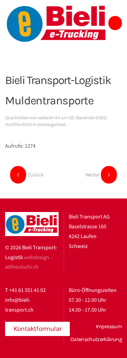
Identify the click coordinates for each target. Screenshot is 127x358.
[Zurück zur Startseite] (56, 23)
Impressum (109, 326)
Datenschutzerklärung (96, 339)
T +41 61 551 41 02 (25, 290)
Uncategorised (51, 124)
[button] (115, 23)
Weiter (92, 174)
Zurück (35, 174)
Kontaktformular (37, 329)
